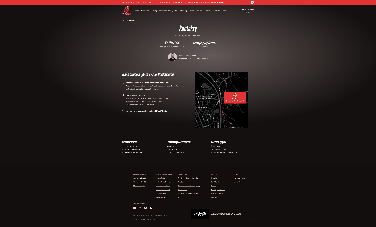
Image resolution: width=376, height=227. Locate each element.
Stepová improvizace (163, 186)
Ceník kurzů (145, 11)
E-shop (224, 11)
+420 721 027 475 (248, 9)
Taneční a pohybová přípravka (188, 178)
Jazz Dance (181, 182)
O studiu (199, 11)
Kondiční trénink (161, 194)
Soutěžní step (160, 178)
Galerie (191, 11)
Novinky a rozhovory (166, 11)
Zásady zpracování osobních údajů (144, 219)
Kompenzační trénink (163, 190)
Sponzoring (208, 11)
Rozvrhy (154, 11)
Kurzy (137, 11)
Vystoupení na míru (240, 178)
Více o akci (220, 2)
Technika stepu (161, 197)
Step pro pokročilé (139, 182)
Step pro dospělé (139, 186)
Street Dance (182, 190)
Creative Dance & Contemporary (189, 186)
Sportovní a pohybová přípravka (188, 194)
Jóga (179, 197)
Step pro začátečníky (140, 178)
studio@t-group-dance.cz (204, 43)
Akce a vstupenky (181, 11)
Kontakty (216, 11)
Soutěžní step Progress (164, 182)
